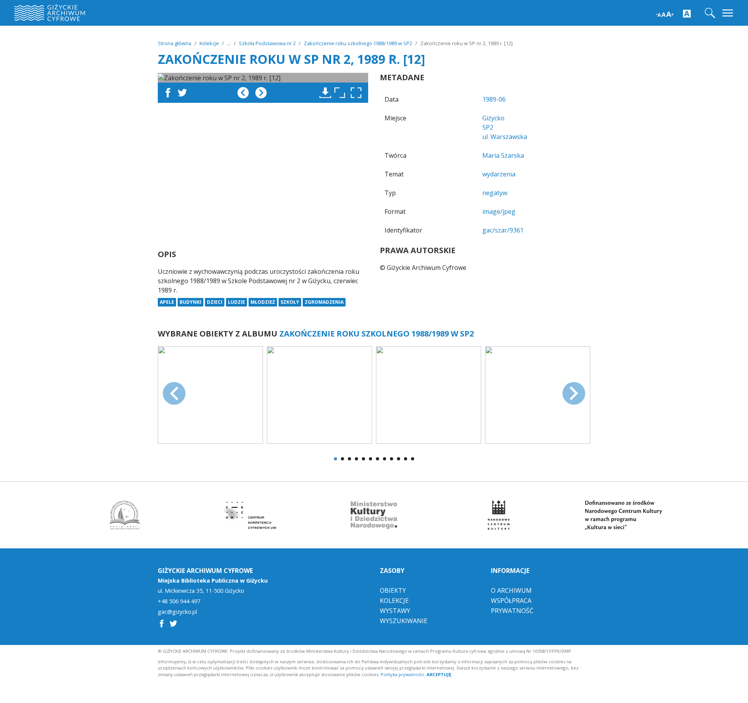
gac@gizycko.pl (177, 612)
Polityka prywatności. (403, 674)
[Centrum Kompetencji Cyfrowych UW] (249, 515)
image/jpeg (498, 211)
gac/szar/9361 (503, 230)
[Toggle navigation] (728, 13)
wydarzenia (498, 174)
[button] (358, 93)
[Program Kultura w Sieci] (623, 515)
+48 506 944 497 (179, 601)
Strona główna (174, 43)
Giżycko (493, 118)
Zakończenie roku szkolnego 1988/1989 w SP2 (358, 43)
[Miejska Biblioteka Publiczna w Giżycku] (124, 515)
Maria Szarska (503, 155)
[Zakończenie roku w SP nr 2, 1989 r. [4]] (537, 394)
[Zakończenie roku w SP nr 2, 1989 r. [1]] (210, 394)
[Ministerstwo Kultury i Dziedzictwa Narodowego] (374, 515)
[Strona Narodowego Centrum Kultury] (499, 515)
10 (398, 458)
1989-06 (494, 99)
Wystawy (395, 611)
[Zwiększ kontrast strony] (687, 13)
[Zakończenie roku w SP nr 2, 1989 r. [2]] (319, 394)
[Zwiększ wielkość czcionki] (664, 13)
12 (412, 458)
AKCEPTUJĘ (439, 674)
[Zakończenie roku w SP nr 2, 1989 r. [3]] (428, 394)
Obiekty (393, 590)
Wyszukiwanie (403, 621)
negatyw (494, 193)
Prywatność (512, 611)
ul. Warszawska (504, 136)
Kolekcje (209, 43)
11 (405, 458)
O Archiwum (511, 590)
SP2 (487, 127)
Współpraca (511, 600)
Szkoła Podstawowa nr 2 (267, 43)
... (229, 43)
